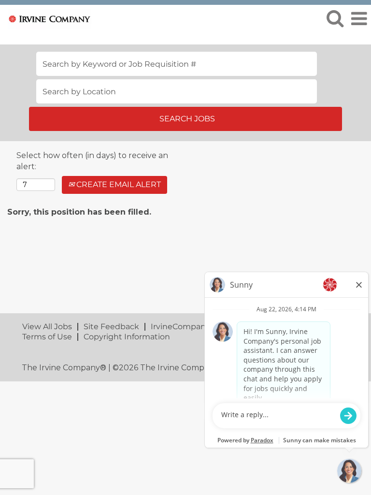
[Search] (335, 18)
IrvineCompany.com (189, 326)
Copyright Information (127, 336)
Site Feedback (111, 326)
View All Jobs (47, 326)
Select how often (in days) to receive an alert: (92, 161)
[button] (359, 19)
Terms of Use (47, 336)
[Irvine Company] (46, 18)
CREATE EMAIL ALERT (117, 184)
